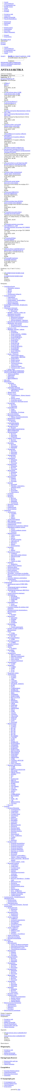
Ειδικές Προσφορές (9, 32)
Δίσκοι (13, 536)
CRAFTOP (14, 682)
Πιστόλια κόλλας (15, 829)
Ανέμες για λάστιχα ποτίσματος (19, 944)
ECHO (13, 685)
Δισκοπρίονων (12, 594)
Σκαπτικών (11, 562)
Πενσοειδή (14, 854)
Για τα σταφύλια (12, 509)
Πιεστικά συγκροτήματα (14, 938)
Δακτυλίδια (14, 617)
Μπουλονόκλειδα (16, 825)
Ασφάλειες (14, 553)
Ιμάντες (13, 538)
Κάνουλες (13, 331)
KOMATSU (14, 748)
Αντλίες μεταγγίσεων (13, 935)
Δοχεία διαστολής (12, 907)
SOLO (13, 710)
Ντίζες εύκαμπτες (16, 763)
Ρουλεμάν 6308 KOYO (10, 193)
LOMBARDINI (15, 794)
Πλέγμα (13, 80)
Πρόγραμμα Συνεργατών (11, 1074)
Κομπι (9, 631)
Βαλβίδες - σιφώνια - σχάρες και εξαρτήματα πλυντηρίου (16, 313)
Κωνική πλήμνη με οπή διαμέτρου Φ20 (15, 164)
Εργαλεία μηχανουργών (17, 844)
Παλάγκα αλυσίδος (13, 302)
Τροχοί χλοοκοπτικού (17, 660)
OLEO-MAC (14, 702)
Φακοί (12, 838)
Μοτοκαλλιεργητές (13, 426)
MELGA (13, 780)
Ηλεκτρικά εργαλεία (13, 863)
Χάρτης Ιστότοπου (9, 1027)
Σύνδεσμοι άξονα (12, 567)
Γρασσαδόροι (11, 297)
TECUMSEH (15, 786)
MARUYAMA (15, 696)
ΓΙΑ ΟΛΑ (14, 803)
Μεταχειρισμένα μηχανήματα (12, 1010)
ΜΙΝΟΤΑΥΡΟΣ (15, 802)
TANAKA (14, 714)
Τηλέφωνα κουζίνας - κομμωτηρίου (17, 363)
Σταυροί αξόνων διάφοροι (15, 565)
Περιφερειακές (15, 921)
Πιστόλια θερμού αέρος (17, 886)
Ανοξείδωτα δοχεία (9, 286)
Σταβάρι (13, 621)
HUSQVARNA (15, 598)
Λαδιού (10, 289)
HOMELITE (14, 690)
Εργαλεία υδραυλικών (17, 849)
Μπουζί (13, 518)
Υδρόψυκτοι (14, 915)
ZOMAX (13, 719)
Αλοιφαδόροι (14, 811)
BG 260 (13, 729)
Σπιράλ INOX (15, 358)
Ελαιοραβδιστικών (13, 602)
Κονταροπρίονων (12, 634)
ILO (12, 775)
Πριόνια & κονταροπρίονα (18, 996)
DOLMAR (14, 596)
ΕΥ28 (12, 792)
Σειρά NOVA (14, 340)
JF (11, 777)
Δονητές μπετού (15, 398)
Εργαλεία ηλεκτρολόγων (18, 843)
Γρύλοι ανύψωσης (13, 298)
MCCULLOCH (15, 697)
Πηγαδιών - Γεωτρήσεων (18, 933)
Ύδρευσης (14, 910)
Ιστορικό (6, 35)
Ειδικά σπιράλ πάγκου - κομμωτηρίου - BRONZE (18, 356)
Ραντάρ (13, 559)
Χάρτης (6, 24)
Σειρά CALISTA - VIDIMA (19, 334)
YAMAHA (14, 789)
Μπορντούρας (11, 470)
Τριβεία (13, 837)
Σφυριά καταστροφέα (13, 568)
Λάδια (12, 515)
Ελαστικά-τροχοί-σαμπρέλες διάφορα (18, 525)
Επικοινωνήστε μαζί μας (11, 1025)
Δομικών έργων (12, 394)
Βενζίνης (13, 384)
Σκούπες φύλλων (15, 998)
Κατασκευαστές (8, 27)
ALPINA (13, 677)
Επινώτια (13, 479)
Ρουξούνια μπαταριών (17, 318)
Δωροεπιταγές (8, 29)
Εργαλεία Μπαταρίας (13, 808)
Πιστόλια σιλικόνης (16, 831)
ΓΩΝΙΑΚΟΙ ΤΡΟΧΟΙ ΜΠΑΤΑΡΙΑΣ (17, 389)
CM (12, 800)
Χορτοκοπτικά (12, 455)
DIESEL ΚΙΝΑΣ (15, 772)
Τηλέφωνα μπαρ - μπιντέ (18, 367)
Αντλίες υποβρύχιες (13, 927)
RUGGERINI (15, 795)
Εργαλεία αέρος (12, 900)
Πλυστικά (13, 832)
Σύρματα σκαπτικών (13, 644)
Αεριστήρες (11, 383)
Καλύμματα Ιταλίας (16, 325)
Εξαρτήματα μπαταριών (14, 315)
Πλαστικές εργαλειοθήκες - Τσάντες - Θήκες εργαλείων (18, 856)
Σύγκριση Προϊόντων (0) (7, 78)
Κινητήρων (11, 547)
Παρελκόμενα (15, 492)
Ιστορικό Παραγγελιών (10, 1083)
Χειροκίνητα (14, 502)
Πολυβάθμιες (14, 923)
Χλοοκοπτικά (11, 449)
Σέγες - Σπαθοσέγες (16, 835)
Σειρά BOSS (14, 332)
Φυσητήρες (11, 443)
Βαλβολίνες (14, 564)
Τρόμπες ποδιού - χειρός (18, 861)
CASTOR (14, 680)
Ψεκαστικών (11, 665)
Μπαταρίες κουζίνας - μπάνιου (16, 329)
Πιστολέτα (14, 826)
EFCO (13, 687)
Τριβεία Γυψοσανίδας (17, 894)
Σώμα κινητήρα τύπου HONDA (13, 202)
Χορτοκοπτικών (12, 662)
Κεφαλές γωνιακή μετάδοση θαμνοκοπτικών (15, 629)
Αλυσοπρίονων (12, 512)
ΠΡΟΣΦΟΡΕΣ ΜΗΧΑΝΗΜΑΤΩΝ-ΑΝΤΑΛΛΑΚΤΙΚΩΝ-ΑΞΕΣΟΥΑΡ (11, 63)
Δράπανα (13, 817)
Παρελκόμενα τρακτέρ (14, 552)
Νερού (9, 292)
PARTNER (14, 599)
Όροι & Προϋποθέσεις (10, 19)
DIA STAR (14, 771)
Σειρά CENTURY (16, 335)
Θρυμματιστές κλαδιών (14, 418)
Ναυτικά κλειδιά (15, 556)
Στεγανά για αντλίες (16, 924)
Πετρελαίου (14, 490)
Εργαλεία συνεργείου (10, 295)
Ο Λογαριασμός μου (9, 5)
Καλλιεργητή (11, 616)
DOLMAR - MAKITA (17, 683)
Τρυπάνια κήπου (15, 999)
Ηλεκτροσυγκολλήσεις (14, 415)
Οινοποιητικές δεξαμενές (14, 294)
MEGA (13, 699)
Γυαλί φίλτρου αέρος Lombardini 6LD (14, 1036)
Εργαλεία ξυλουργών (17, 846)
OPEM (13, 703)
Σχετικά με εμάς (8, 14)
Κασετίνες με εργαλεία (17, 851)
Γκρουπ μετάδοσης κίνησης (18, 530)
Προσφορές (7, 1075)
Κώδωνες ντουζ (12, 328)
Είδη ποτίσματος (12, 943)
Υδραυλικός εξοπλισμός (10, 308)
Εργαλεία (6, 806)
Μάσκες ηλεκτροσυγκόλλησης (19, 417)
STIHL (13, 601)
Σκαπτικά (10, 483)
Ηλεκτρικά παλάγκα (13, 413)
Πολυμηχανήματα (12, 432)
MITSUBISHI (15, 752)
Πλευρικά (13, 481)
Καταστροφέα (11, 624)
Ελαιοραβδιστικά (12, 407)
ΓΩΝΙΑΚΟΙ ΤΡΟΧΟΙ (14, 387)
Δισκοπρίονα (14, 815)
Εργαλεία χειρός (12, 841)
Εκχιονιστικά (11, 403)
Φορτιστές (14, 840)
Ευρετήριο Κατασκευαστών (11, 1070)
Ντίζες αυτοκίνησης (16, 657)
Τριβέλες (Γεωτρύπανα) (14, 438)
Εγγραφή (6, 11)
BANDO (13, 614)
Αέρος (13, 409)
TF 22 (12, 670)
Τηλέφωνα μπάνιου (16, 366)
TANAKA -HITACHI (17, 760)
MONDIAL (14, 700)
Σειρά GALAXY (15, 338)
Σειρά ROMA (15, 349)
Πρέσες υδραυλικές (13, 303)
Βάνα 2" (6, 84)
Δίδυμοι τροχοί (12, 392)
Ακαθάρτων (14, 918)
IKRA (12, 693)
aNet (19, 1089)
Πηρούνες (14, 532)
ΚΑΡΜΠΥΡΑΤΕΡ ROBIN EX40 (13, 276)
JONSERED (14, 694)
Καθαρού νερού (15, 930)
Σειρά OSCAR (15, 343)
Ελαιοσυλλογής (12, 507)
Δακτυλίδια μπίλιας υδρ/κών (19, 555)
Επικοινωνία (7, 21)
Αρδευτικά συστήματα (14, 937)
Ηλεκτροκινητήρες (13, 912)
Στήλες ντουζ (11, 369)
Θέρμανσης (14, 909)
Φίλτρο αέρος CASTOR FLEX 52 (13, 250)
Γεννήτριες (11, 493)
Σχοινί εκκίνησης (12, 570)
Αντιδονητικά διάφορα (14, 519)
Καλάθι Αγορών (8, 6)
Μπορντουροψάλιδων (14, 637)
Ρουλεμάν (10, 805)
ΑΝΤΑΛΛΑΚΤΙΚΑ (6, 65)
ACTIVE (13, 676)
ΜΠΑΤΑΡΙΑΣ (15, 424)
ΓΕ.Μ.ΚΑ (14, 648)
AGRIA (13, 768)
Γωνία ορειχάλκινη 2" (10, 103)
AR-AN (13, 591)
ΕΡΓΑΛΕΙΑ (11, 377)
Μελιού (10, 291)
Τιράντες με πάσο (16, 561)
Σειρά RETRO (15, 348)
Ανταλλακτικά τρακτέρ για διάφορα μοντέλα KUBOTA (17, 587)
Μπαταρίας (14, 436)
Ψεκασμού (11, 496)
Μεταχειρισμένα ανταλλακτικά (12, 1002)
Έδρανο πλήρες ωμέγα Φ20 (11, 126)
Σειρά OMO (14, 341)
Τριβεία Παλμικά (15, 895)
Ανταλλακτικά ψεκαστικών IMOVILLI (18, 590)
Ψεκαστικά (11, 506)
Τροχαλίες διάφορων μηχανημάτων (17, 578)
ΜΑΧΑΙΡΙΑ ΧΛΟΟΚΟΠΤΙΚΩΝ (20, 581)
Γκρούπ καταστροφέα (17, 627)
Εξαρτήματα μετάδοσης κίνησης (16, 527)
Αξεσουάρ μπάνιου (13, 309)
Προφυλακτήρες (15, 545)
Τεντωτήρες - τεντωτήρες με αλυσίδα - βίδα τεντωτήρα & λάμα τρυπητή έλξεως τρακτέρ (19, 575)
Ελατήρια (13, 619)
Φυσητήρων (11, 650)
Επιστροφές (7, 23)
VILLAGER (14, 716)
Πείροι (13, 558)
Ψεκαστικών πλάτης (13, 673)
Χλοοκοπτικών (12, 579)
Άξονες (13, 529)
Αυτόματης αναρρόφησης (18, 920)
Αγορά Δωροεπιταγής (10, 1072)
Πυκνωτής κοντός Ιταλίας (11, 183)
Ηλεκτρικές (14, 967)
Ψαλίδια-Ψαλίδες (15, 1001)
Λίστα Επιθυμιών (9, 3)
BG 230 (13, 728)
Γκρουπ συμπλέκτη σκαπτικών (16, 593)
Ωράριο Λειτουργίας (9, 17)
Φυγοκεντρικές (15, 926)
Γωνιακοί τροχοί (15, 814)
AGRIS (13, 664)
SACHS (13, 785)
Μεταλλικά (14, 311)
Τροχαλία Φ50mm (9, 239)
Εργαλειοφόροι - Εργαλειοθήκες (16, 300)
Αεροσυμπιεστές (15, 809)
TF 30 (12, 671)
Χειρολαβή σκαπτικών (10, 259)
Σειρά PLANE (15, 344)
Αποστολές (7, 15)
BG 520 (13, 734)
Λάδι (12, 548)
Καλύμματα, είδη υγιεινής (15, 323)
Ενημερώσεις (8, 36)
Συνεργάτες (7, 30)
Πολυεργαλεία (15, 834)
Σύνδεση (6, 9)
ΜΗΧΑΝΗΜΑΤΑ (13, 378)
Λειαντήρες (14, 821)
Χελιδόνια (14, 622)
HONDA (13, 774)
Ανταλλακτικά (8, 582)
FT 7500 (13, 625)
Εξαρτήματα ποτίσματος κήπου (19, 946)
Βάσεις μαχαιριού (16, 654)
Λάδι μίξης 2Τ (15, 541)
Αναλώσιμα (7, 510)
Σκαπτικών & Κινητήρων (14, 765)
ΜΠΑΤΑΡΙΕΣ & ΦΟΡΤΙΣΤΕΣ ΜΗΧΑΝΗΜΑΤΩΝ (16, 429)
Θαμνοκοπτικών (12, 533)
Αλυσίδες (13, 513)
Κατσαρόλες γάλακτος (14, 288)
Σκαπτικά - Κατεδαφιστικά (18, 892)
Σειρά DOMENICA (16, 337)
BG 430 (13, 733)
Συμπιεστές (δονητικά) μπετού (19, 401)
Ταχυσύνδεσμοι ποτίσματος (18, 949)
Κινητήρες (10, 495)
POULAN (14, 706)
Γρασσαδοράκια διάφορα (14, 522)
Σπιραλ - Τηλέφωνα (13, 354)
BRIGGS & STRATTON (18, 769)
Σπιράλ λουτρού (15, 360)
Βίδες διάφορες (12, 521)
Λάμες (13, 516)
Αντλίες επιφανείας (13, 917)
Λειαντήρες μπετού (16, 400)
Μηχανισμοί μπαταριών (17, 317)
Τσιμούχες (10, 645)
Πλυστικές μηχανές (13, 504)
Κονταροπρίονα (12, 464)
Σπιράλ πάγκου (15, 361)
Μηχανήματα (7, 381)
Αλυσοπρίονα (11, 458)
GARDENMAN (15, 688)
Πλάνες (13, 887)
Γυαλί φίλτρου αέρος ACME (12, 94)
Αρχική (6, 2)
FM (12, 797)
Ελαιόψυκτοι (14, 914)
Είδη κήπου (7, 940)
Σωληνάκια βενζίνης (13, 571)
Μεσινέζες (14, 542)
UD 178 (13, 788)
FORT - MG (14, 798)
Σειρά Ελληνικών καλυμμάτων (19, 326)
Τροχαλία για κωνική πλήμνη (12, 213)
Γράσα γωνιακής (15, 535)
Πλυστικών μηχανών (13, 640)
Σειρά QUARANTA (16, 346)
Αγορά (6, 8)
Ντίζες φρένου (15, 659)
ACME (13, 766)
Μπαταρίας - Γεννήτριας (17, 412)
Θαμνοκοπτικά (12, 476)
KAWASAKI (14, 746)
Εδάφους (13, 410)
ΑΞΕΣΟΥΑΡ (11, 375)
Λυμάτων (13, 932)
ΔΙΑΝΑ (13, 791)
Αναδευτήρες (14, 812)
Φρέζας (10, 647)
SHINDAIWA (15, 708)
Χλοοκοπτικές (11, 963)
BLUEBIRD (14, 736)
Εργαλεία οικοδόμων (17, 848)
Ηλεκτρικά (14, 386)
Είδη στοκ (7, 380)
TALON (13, 713)
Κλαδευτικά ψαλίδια (13, 423)
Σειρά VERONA (15, 351)
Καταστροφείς (11, 420)
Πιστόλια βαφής (15, 828)
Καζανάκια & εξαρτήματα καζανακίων (18, 321)
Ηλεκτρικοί (14, 446)
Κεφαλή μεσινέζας (16, 539)
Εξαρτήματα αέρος (13, 903)
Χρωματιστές (14, 352)
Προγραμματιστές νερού (18, 947)
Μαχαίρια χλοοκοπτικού (17, 656)
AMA (12, 679)
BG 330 (13, 731)
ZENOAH (14, 717)
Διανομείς (10, 941)
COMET (13, 642)
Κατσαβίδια (14, 820)
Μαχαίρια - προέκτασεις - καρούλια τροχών (18, 486)
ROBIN (13, 783)
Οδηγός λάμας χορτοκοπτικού (12, 173)
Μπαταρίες (14, 823)
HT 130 (13, 636)
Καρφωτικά (14, 818)
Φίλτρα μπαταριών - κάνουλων (19, 320)
